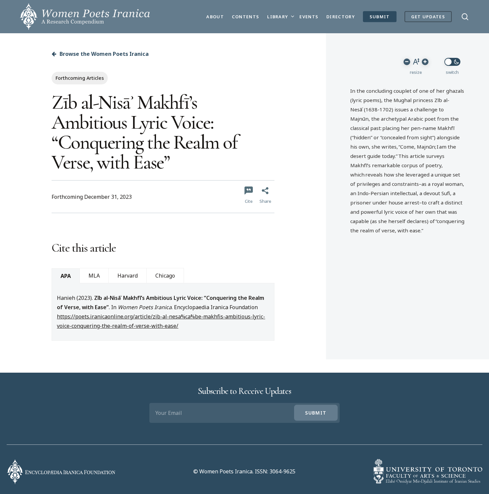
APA (66, 276)
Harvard (127, 275)
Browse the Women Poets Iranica (103, 54)
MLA (94, 275)
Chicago (165, 275)
